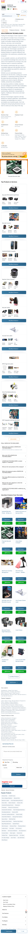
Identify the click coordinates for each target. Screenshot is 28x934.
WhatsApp (22, 156)
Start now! (12, 786)
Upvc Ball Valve (21, 837)
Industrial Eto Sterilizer (7, 809)
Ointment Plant (13, 826)
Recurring (15, 762)
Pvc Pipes (22, 835)
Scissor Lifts (19, 802)
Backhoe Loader (5, 800)
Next (24, 170)
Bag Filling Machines (6, 823)
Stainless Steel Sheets (6, 821)
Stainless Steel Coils (13, 835)
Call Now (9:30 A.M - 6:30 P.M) (10, 156)
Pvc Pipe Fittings (5, 837)
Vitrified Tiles (4, 835)
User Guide (5, 902)
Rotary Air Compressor (13, 807)
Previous (4, 170)
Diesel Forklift (19, 814)
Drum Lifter (4, 802)
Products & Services (14, 30)
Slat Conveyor (5, 826)
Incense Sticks (5, 833)
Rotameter (17, 805)
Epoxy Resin (4, 819)
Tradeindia (3, 790)
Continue (18, 774)
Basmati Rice (17, 798)
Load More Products (14, 676)
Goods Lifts (19, 833)
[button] (24, 11)
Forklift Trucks (12, 795)
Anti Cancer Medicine (12, 830)
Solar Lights (12, 833)
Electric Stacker (12, 802)
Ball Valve (4, 830)
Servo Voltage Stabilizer (7, 798)
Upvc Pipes (13, 837)
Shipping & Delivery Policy (8, 906)
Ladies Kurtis (4, 828)
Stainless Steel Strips (17, 821)
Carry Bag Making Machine (17, 800)
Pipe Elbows (4, 840)
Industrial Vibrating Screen (7, 805)
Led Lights (11, 828)
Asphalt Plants (16, 823)
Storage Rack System (17, 816)
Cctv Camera (18, 828)
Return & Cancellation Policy (9, 904)
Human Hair (4, 795)
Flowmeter (4, 807)
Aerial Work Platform (6, 816)
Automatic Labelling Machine (8, 814)
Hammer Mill (15, 812)
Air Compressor (22, 830)
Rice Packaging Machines (19, 809)
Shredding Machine (6, 812)
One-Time (7, 762)
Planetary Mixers (21, 826)
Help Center (5, 900)
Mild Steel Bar (12, 819)
